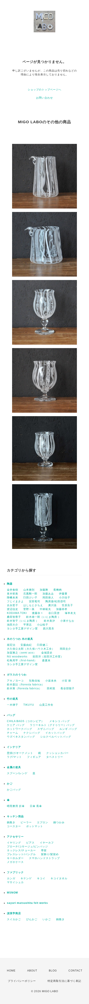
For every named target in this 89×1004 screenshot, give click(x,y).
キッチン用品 (15, 816)
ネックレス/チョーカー (21, 850)
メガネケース (15, 862)
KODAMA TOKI (17, 613)
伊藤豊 (63, 593)
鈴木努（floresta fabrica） (24, 688)
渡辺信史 (12, 609)
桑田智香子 (14, 616)
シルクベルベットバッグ (55, 736)
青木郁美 (12, 593)
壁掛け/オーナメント (20, 753)
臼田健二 (42, 644)
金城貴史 (46, 652)
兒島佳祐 (34, 680)
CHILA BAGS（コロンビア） (25, 721)
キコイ (41, 878)
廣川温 (52, 605)
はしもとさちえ (33, 605)
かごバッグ (14, 789)
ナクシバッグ (31, 732)
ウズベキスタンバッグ (21, 736)
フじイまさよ (15, 601)
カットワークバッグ (19, 728)
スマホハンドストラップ (44, 858)
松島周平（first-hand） (22, 660)
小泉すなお (67, 620)
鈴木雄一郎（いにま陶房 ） (43, 616)
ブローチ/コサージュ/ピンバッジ (27, 846)
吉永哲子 (12, 605)
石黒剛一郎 (30, 593)
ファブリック (15, 872)
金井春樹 (12, 589)
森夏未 (46, 660)
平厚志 (27, 624)
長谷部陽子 (67, 688)
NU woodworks (17, 656)
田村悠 (51, 688)
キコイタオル (59, 878)
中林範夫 (45, 609)
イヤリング (14, 842)
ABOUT (32, 970)
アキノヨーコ (15, 680)
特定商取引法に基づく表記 (64, 980)
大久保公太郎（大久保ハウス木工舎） (31, 648)
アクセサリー (15, 836)
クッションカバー (57, 753)
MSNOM (12, 892)
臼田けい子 (30, 597)
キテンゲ (26, 878)
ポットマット (34, 826)
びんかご (31, 919)
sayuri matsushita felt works (27, 902)
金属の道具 (14, 767)
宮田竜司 (34, 601)
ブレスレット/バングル (21, 854)
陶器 (10, 583)
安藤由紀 (26, 644)
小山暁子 (42, 624)
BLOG (53, 970)
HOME (11, 970)
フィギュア (34, 756)
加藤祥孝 (61, 609)
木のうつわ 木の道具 (20, 638)
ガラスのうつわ (17, 674)
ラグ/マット (14, 756)
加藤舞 (44, 589)
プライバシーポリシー (22, 980)
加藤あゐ (48, 593)
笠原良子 (67, 605)
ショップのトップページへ (44, 89)
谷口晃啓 (54, 613)
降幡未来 (12, 597)
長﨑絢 (57, 589)
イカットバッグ (55, 732)
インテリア (14, 747)
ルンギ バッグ (68, 728)
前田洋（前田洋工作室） (48, 656)
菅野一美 (29, 609)
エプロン (42, 822)
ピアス (30, 842)
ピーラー (26, 822)
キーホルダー (15, 858)
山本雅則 (29, 589)
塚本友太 (70, 613)
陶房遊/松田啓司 (55, 601)
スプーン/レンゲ (17, 773)
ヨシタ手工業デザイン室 (22, 628)
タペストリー (54, 756)
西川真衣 (48, 628)
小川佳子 (64, 597)
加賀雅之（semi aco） (21, 652)
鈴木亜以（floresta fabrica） (25, 684)
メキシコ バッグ (59, 721)
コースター (14, 826)
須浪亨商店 (14, 913)
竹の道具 (12, 698)
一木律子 (12, 704)
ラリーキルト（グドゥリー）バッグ (52, 725)
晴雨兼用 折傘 (16, 806)
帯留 (44, 850)
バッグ (11, 715)
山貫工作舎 (46, 704)
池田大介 (12, 624)
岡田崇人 (48, 597)
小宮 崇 (66, 680)
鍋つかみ (59, 822)
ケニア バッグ (16, 725)
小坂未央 (51, 680)
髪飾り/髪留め (50, 854)
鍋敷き (11, 822)
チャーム (12, 732)
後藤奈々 (37, 613)
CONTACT (75, 970)
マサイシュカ (15, 882)
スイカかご (14, 919)
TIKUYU (28, 704)
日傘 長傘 (36, 806)
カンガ (11, 878)
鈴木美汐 (49, 620)
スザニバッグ (45, 728)
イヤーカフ (47, 842)
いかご (47, 919)
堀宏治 (11, 644)
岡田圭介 (65, 648)
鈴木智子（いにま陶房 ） (23, 620)
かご (10, 783)
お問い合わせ (44, 97)
